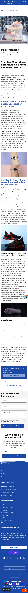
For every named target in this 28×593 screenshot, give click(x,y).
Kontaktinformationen (17, 590)
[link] (14, 375)
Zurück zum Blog (15, 386)
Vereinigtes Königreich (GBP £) (13, 568)
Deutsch (13, 576)
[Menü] (2, 10)
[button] (22, 10)
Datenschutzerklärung (17, 588)
